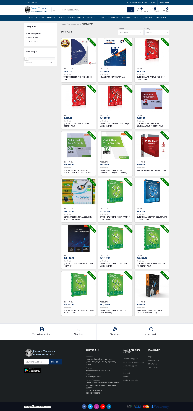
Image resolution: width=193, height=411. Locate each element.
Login (153, 2)
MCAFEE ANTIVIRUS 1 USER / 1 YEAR (151, 170)
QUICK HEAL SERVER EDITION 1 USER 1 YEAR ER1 (78, 264)
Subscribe (55, 362)
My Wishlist (152, 364)
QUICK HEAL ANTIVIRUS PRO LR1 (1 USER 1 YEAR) (151, 78)
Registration (164, 2)
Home (63, 24)
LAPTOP (30, 17)
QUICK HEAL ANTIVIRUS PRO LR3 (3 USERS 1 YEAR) (114, 124)
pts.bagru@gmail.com (131, 380)
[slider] (26, 58)
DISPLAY (61, 17)
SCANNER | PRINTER (76, 17)
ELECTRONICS (161, 17)
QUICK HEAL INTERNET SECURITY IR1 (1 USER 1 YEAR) (152, 218)
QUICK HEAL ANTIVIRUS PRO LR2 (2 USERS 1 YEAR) (78, 124)
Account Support (130, 366)
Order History (153, 360)
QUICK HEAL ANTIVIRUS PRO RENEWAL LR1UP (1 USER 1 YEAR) (150, 124)
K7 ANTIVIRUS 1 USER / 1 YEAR (112, 77)
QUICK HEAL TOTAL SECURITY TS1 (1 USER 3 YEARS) (115, 311)
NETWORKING (113, 17)
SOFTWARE (126, 17)
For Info (126, 376)
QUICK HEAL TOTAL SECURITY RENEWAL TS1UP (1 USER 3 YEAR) (77, 171)
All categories (34, 33)
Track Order (153, 367)
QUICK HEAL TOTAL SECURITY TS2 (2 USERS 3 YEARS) (79, 311)
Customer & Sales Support (133, 362)
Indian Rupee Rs (30, 2)
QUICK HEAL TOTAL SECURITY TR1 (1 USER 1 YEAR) (115, 218)
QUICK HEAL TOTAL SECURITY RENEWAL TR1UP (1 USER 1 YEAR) (113, 171)
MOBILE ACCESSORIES (95, 17)
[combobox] (130, 32)
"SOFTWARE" (87, 24)
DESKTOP (40, 17)
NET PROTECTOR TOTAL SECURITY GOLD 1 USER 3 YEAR (78, 218)
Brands (121, 29)
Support (126, 373)
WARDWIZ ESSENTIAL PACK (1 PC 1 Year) (78, 78)
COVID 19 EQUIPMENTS (143, 17)
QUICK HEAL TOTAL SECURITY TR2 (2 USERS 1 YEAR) (115, 264)
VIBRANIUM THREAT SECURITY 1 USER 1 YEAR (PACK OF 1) (150, 311)
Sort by (147, 29)
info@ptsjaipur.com (93, 376)
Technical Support (130, 358)
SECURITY (51, 17)
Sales (125, 369)
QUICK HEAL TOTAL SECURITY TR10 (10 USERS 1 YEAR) (151, 264)
